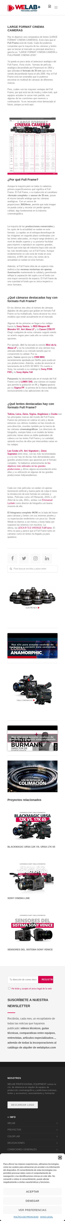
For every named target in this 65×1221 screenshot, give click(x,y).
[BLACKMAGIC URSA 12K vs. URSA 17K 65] (33, 824)
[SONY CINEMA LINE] (33, 875)
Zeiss (25, 414)
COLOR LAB (14, 1136)
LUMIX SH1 (26, 381)
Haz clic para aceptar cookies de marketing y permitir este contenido (32, 645)
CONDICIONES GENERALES (22, 1149)
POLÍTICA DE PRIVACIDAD (26, 1217)
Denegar (32, 1200)
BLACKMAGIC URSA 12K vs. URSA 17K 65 (31, 846)
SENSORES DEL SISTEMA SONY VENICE (30, 949)
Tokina (11, 414)
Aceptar (32, 1191)
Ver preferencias (32, 1210)
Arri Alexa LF (27, 329)
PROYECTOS (14, 1129)
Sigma (32, 414)
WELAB (11, 1123)
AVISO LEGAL (46, 1217)
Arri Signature (31, 451)
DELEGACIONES (16, 1143)
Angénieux (42, 414)
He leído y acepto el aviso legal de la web (32, 988)
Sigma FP (19, 387)
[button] (60, 1157)
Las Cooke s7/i (15, 451)
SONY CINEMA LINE (19, 898)
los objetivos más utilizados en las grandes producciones (29, 466)
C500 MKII (39, 357)
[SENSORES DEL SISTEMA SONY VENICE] (33, 927)
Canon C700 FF (47, 329)
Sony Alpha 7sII (24, 372)
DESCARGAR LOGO (22, 1105)
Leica (18, 414)
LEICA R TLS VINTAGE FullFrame (35, 528)
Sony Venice (22, 326)
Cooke (54, 414)
